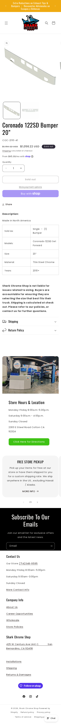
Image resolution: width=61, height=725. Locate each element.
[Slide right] (37, 502)
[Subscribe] (51, 546)
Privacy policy (43, 712)
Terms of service (23, 717)
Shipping (6, 151)
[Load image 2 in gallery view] (30, 110)
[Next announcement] (55, 5)
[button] (6, 23)
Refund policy (27, 712)
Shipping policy (41, 717)
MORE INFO (28, 491)
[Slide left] (23, 502)
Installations (14, 661)
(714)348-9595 (28, 563)
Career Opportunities (19, 613)
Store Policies (14, 626)
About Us (12, 607)
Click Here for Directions (29, 441)
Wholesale (12, 620)
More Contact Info (17, 589)
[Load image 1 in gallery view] (11, 110)
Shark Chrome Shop (28, 708)
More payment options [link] (30, 187)
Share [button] (8, 204)
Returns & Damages (18, 674)
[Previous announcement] (5, 5)
